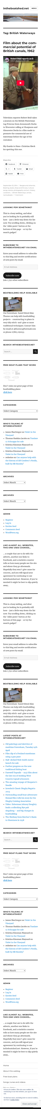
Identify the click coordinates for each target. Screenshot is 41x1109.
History (32, 190)
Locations (6, 193)
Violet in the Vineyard (15, 448)
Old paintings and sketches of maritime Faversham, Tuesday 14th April (21, 747)
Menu (34, 8)
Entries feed (10, 526)
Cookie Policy (14, 1100)
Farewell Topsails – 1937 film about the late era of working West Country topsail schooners (21, 775)
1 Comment (19, 195)
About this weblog (11, 1071)
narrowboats (8, 195)
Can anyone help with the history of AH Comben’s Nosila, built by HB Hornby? (21, 460)
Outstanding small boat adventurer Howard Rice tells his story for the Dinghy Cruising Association (21, 798)
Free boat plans (10, 1077)
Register (9, 520)
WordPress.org (12, 532)
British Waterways (19, 193)
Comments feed (12, 529)
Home (6, 1065)
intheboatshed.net (16, 8)
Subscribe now (12, 275)
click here (7, 392)
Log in (8, 523)
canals (28, 193)
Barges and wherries (27, 185)
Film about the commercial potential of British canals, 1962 (20, 47)
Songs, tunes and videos (14, 1082)
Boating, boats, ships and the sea (15, 188)
